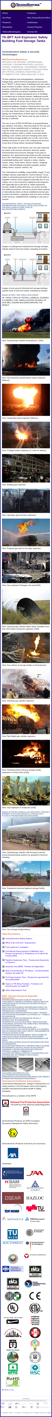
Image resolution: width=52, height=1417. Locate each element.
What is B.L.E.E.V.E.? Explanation (20, 943)
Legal (49, 1412)
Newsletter (7, 27)
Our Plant (7, 18)
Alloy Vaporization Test (15, 990)
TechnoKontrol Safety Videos (18, 938)
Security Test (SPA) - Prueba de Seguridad (24, 966)
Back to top (9, 1390)
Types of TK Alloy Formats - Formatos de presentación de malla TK (24, 985)
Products (7, 22)
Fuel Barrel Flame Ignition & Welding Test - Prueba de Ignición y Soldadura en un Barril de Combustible (26, 953)
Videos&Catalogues (12, 32)
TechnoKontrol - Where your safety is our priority (26, 5)
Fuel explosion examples (16, 947)
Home (5, 13)
